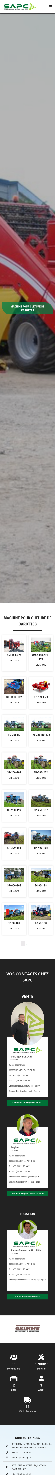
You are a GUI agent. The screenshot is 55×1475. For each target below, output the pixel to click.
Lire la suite (14, 661)
